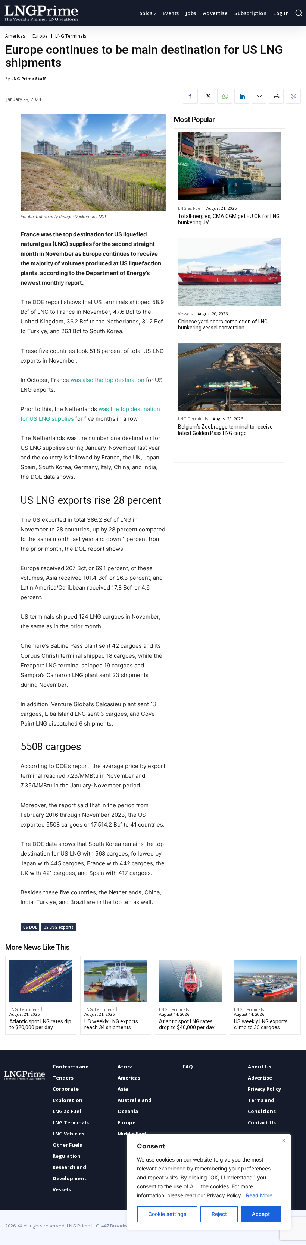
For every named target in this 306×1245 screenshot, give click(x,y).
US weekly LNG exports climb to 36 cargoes (261, 1024)
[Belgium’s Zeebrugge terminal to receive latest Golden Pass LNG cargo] (229, 377)
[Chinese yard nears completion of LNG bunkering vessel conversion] (229, 272)
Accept (261, 1214)
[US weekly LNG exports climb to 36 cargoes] (265, 980)
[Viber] (293, 96)
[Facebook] (190, 96)
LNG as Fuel (190, 208)
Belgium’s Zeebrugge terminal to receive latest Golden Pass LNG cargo (225, 430)
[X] (207, 96)
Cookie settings (167, 1214)
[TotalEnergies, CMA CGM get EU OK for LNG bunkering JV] (229, 166)
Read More (259, 1195)
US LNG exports (59, 927)
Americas (15, 36)
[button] (298, 12)
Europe (40, 36)
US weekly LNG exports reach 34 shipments (111, 1024)
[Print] (276, 96)
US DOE (30, 927)
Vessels (185, 314)
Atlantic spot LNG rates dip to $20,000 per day (40, 1024)
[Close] (283, 1140)
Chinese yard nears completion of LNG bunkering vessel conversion (223, 325)
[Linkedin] (241, 96)
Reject (219, 1214)
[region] (209, 1182)
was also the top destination (107, 379)
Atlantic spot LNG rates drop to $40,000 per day (187, 1024)
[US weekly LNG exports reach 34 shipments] (115, 980)
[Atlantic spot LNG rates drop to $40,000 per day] (190, 980)
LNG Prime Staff (28, 78)
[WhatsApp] (224, 96)
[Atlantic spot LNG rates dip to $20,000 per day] (40, 980)
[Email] (259, 96)
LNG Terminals (70, 36)
